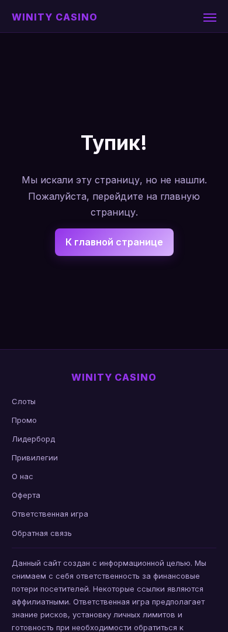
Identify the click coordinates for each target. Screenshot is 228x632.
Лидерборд (33, 438)
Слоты (24, 401)
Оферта (26, 495)
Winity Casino (54, 17)
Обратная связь (42, 533)
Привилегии (35, 457)
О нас (22, 476)
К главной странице (114, 242)
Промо (24, 420)
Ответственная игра (50, 513)
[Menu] (209, 17)
